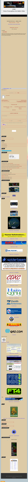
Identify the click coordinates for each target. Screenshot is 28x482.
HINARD (2, 178)
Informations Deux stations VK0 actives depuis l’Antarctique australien (10, 166)
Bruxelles (11, 155)
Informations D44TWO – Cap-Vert (7, 106)
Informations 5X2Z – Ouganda (5, 169)
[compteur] (6, 150)
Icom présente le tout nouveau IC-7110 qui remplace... (20, 107)
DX (4, 18)
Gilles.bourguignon (4, 174)
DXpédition (9, 19)
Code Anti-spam (3, 128)
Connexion (3, 142)
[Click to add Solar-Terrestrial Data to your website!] (14, 183)
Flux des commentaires (4, 145)
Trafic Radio (15, 19)
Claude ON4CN (13, 22)
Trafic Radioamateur (19, 19)
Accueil (2, 18)
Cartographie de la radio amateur (12, 174)
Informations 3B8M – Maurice (8, 177)
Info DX (12, 19)
